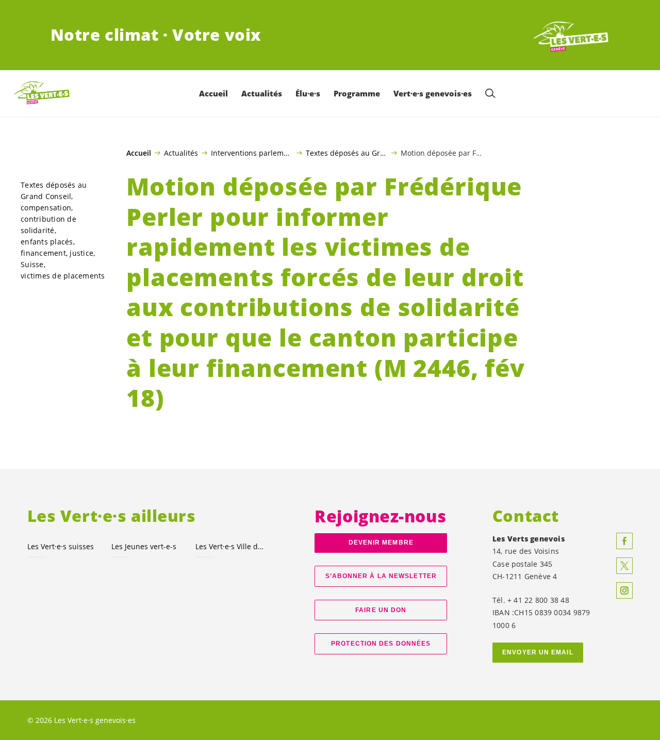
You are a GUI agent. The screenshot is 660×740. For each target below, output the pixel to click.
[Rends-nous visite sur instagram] (624, 590)
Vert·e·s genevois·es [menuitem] (432, 93)
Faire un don (380, 610)
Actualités (181, 153)
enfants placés (47, 241)
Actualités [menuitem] (261, 93)
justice (81, 253)
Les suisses (60, 546)
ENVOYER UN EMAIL (537, 652)
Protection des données (381, 643)
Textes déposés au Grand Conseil (347, 153)
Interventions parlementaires (252, 153)
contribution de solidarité (48, 224)
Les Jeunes (143, 546)
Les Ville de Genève (231, 546)
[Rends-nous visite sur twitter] (624, 565)
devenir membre (381, 542)
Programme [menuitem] (357, 93)
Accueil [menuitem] (213, 93)
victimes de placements (63, 276)
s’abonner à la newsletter (381, 576)
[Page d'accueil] (571, 35)
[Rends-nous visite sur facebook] (624, 541)
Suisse (32, 264)
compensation (46, 207)
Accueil (138, 153)
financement (43, 253)
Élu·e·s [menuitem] (307, 93)
